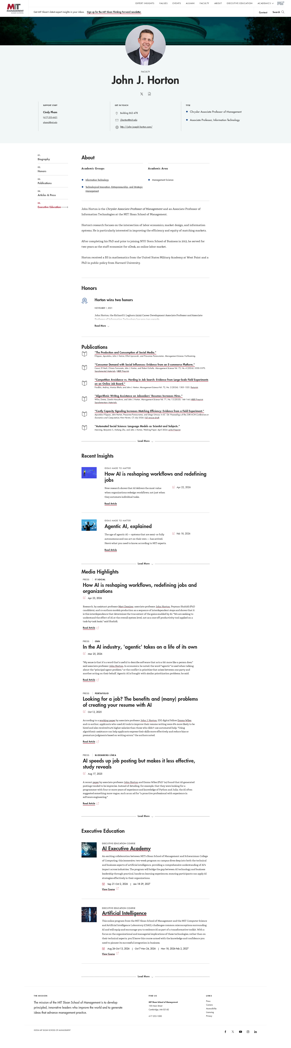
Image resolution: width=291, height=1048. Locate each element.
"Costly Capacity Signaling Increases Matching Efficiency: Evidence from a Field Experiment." (149, 411)
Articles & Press (47, 193)
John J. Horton (148, 720)
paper (96, 782)
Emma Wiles (184, 720)
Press (208, 1001)
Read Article (111, 503)
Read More (100, 326)
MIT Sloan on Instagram (248, 1033)
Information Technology (97, 179)
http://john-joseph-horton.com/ (136, 126)
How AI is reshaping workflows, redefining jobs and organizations (140, 588)
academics (264, 3)
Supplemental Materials (105, 371)
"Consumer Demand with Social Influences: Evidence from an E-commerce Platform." (145, 364)
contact (263, 12)
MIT (281, 3)
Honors (42, 169)
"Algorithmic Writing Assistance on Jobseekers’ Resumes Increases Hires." (139, 396)
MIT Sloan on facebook (225, 1033)
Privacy (209, 1015)
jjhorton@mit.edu (128, 119)
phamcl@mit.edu (50, 122)
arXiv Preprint (174, 429)
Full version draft (152, 417)
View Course (108, 889)
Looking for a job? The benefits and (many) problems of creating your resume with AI (140, 701)
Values (163, 3)
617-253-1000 (155, 1016)
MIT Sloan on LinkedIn (255, 1033)
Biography (44, 157)
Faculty (204, 3)
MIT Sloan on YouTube (239, 1033)
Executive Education (240, 3)
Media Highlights (100, 571)
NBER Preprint (123, 371)
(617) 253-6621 (50, 117)
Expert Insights (145, 3)
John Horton (163, 606)
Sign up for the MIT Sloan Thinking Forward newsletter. (114, 11)
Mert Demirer (125, 606)
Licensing (210, 1012)
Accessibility (211, 1008)
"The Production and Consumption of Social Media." (125, 352)
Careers (209, 1004)
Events (177, 3)
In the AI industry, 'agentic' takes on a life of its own (140, 646)
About (218, 3)
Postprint (194, 387)
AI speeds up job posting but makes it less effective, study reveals (139, 763)
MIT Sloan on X (233, 1032)
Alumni (190, 3)
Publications (45, 181)
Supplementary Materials (106, 402)
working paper (107, 720)
